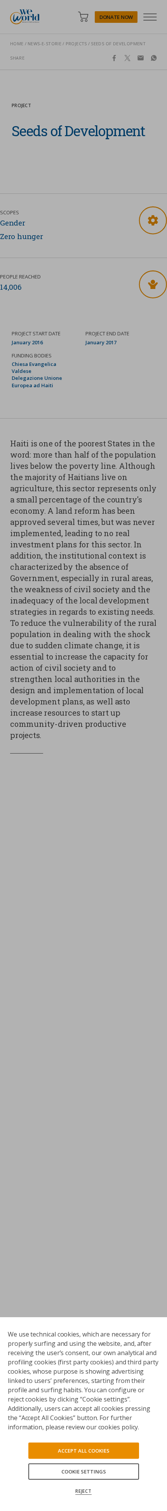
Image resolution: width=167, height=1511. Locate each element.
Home (17, 43)
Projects (76, 43)
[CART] (83, 17)
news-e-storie (44, 43)
